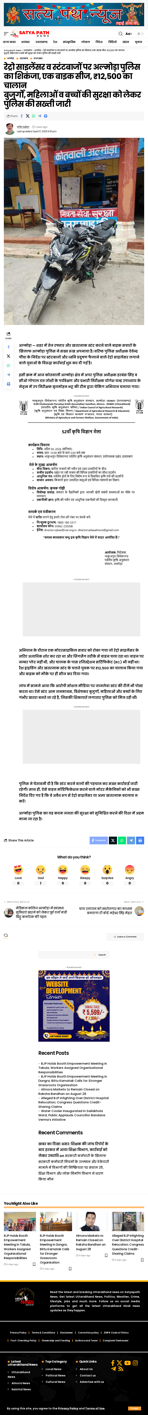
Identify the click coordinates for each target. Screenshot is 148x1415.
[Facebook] (113, 1363)
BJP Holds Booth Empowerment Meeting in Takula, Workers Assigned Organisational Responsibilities (72, 1067)
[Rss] (121, 1369)
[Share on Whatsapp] (33, 116)
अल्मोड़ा (10, 59)
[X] (119, 1363)
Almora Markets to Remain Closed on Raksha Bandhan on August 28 (68, 1091)
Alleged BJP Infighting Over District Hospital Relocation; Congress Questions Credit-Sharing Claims (73, 1102)
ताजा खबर (38, 59)
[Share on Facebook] (21, 116)
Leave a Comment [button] (126, 936)
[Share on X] (27, 116)
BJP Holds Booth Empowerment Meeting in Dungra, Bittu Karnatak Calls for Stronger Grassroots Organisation (72, 1080)
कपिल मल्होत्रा (23, 126)
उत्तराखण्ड (24, 59)
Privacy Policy (68, 1408)
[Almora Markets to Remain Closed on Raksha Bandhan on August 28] (92, 1221)
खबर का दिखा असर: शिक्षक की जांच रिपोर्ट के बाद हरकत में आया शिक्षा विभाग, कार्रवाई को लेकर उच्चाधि (73, 1150)
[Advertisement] (81, 609)
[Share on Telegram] (39, 116)
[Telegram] (113, 1369)
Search (102, 955)
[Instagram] (135, 1363)
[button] (134, 1408)
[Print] (45, 116)
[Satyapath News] (29, 34)
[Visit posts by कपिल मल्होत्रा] (9, 129)
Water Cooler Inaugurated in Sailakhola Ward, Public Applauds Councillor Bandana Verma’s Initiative (71, 1115)
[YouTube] (127, 1363)
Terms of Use (95, 1408)
